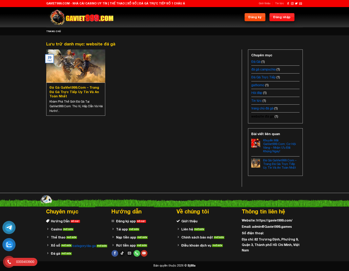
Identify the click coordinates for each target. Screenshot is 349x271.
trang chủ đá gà (262, 108)
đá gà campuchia (263, 69)
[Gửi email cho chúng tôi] (300, 3)
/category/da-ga (84, 246)
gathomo (257, 85)
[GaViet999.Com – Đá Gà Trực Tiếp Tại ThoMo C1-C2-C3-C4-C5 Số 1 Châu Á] (80, 17)
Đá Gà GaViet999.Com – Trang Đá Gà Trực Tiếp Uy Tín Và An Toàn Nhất (74, 91)
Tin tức (279, 3)
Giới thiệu (264, 3)
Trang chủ (53, 31)
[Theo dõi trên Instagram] (292, 3)
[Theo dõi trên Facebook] (288, 3)
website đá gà (262, 116)
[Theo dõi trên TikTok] (122, 253)
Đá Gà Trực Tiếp (263, 77)
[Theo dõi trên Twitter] (296, 3)
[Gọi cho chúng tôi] (137, 253)
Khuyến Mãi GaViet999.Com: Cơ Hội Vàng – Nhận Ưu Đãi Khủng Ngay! (279, 146)
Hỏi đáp (256, 93)
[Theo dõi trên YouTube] (144, 253)
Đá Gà (256, 61)
